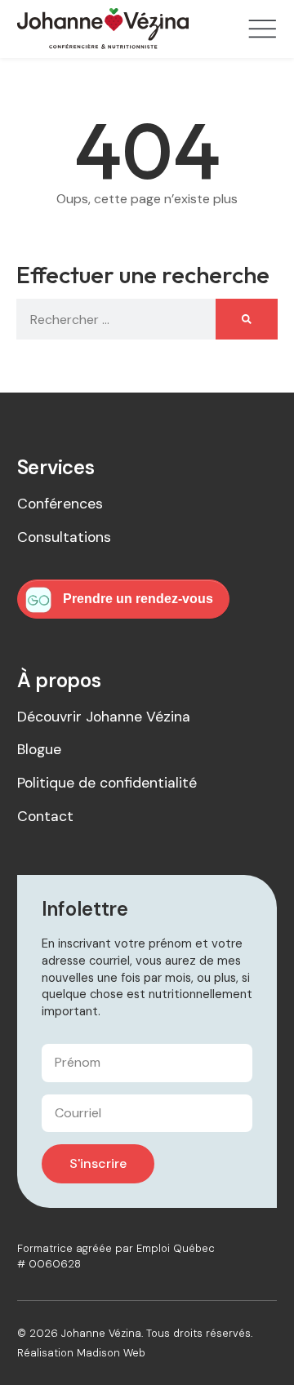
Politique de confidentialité (107, 783)
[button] (262, 31)
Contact (45, 816)
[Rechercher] (247, 319)
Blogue (39, 749)
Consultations (64, 537)
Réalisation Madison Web (81, 1353)
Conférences (60, 504)
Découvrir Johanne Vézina (103, 717)
